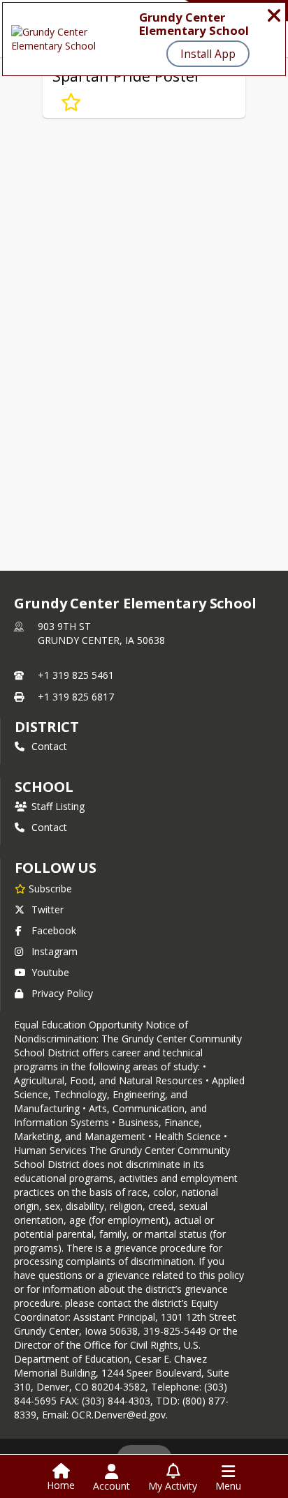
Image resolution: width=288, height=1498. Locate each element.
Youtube (50, 972)
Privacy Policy (62, 993)
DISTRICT (47, 726)
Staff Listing (58, 806)
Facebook (53, 930)
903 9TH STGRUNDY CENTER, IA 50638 (101, 633)
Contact (49, 746)
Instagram (54, 951)
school (44, 786)
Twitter (47, 909)
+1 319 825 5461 (76, 675)
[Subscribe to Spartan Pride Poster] (70, 102)
